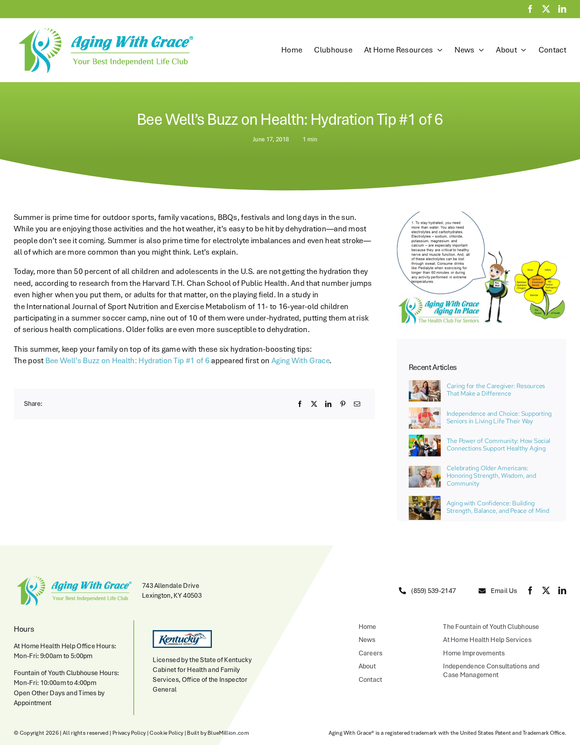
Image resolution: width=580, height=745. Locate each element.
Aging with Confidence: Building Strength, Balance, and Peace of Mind (498, 507)
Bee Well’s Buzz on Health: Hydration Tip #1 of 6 (127, 360)
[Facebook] (300, 404)
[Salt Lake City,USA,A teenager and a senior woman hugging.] (425, 470)
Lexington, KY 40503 (172, 595)
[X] (314, 404)
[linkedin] (562, 9)
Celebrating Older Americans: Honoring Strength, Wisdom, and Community (491, 475)
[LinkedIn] (328, 404)
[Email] (357, 404)
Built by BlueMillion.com (218, 732)
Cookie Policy (166, 732)
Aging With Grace (300, 360)
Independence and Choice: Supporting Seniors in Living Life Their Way (499, 417)
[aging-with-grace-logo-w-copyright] (104, 28)
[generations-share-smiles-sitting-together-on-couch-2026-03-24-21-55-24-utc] (425, 384)
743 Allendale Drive (170, 585)
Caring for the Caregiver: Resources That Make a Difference (496, 390)
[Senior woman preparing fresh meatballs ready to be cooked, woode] (425, 411)
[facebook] (530, 9)
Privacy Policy (129, 732)
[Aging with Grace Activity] (425, 500)
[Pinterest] (343, 404)
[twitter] (546, 9)
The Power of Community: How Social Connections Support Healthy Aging (498, 444)
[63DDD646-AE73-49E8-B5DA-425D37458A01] (425, 438)
